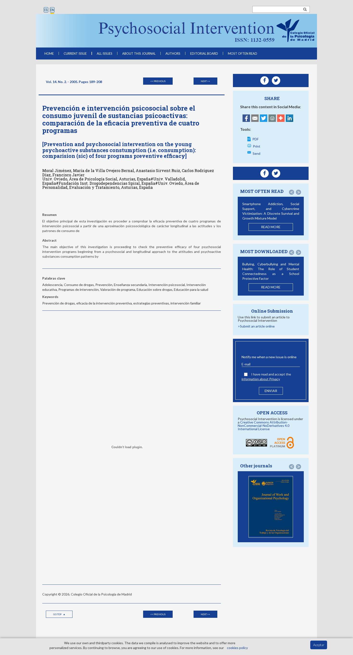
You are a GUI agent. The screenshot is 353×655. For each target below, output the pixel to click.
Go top (57, 614)
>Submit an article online (256, 326)
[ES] (46, 10)
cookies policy (237, 648)
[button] (291, 192)
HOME (49, 53)
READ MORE (270, 227)
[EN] (52, 10)
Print (256, 146)
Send (256, 153)
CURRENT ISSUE (75, 53)
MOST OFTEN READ (242, 53)
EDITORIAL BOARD (204, 53)
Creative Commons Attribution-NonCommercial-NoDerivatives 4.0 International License (263, 425)
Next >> (205, 81)
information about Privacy (261, 379)
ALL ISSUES (104, 53)
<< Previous (157, 81)
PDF (255, 139)
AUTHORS (172, 53)
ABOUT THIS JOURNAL (139, 53)
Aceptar (318, 645)
